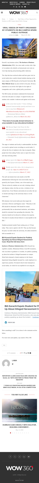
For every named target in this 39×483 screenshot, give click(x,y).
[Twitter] (16, 7)
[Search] (37, 13)
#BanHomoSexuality (12, 111)
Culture (12, 19)
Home (3, 19)
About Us (5, 2)
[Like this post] (22, 353)
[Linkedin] (22, 7)
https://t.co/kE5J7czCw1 (20, 169)
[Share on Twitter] (26, 353)
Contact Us (25, 4)
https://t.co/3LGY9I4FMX (27, 111)
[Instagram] (19, 7)
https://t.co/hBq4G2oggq (25, 160)
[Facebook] (13, 7)
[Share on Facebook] (24, 353)
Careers (22, 2)
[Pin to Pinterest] (28, 353)
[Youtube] (25, 7)
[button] (3, 416)
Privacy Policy (31, 2)
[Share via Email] (30, 353)
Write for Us (14, 2)
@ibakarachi (15, 134)
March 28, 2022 (25, 116)
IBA (4, 345)
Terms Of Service (15, 4)
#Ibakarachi (20, 109)
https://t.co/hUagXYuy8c (27, 134)
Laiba (16, 35)
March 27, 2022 (28, 162)
